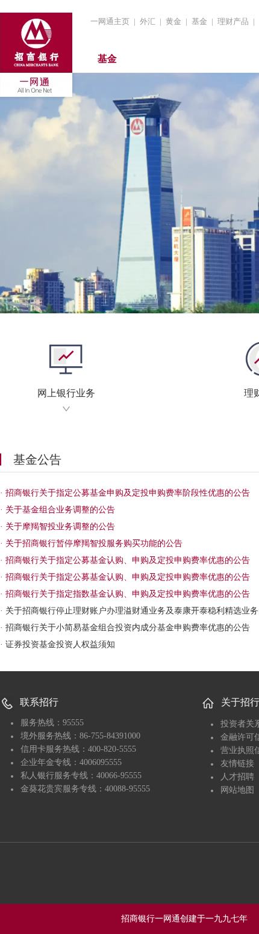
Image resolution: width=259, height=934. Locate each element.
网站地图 (237, 789)
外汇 (147, 21)
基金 (199, 21)
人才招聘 (237, 776)
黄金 (173, 21)
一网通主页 (110, 21)
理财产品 (233, 21)
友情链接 (237, 763)
